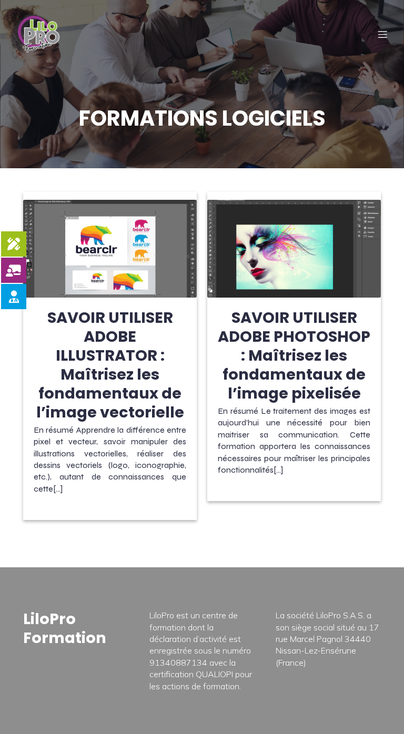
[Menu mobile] (382, 34)
